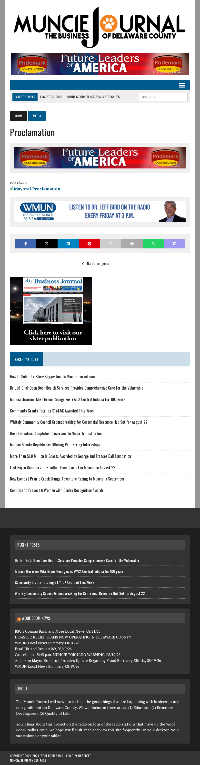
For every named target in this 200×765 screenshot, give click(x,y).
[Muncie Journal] (100, 26)
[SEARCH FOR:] (163, 96)
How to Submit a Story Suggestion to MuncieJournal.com (52, 377)
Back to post (98, 263)
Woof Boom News (36, 618)
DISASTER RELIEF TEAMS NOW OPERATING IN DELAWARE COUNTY (73, 637)
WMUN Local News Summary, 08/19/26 (47, 666)
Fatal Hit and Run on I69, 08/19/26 (43, 648)
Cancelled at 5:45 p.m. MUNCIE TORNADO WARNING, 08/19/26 (67, 654)
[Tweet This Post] (46, 243)
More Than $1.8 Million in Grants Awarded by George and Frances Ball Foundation (70, 456)
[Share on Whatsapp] (153, 243)
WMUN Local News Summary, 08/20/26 (47, 642)
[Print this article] (131, 243)
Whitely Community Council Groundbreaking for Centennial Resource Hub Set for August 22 (78, 422)
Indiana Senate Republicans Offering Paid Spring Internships (55, 445)
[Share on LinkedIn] (68, 243)
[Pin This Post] (89, 243)
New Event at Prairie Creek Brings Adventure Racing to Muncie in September (67, 479)
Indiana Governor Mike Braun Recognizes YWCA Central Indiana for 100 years (67, 399)
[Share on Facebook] (25, 243)
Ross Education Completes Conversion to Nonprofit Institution (56, 433)
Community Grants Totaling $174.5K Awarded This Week (52, 411)
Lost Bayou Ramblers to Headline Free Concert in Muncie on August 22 (62, 468)
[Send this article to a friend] (110, 243)
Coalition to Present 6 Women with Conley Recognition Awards (57, 490)
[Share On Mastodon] (174, 243)
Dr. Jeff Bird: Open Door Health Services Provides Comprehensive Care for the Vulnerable (77, 388)
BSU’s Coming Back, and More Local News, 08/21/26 (57, 631)
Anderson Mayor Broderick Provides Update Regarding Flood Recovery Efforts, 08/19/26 (88, 660)
